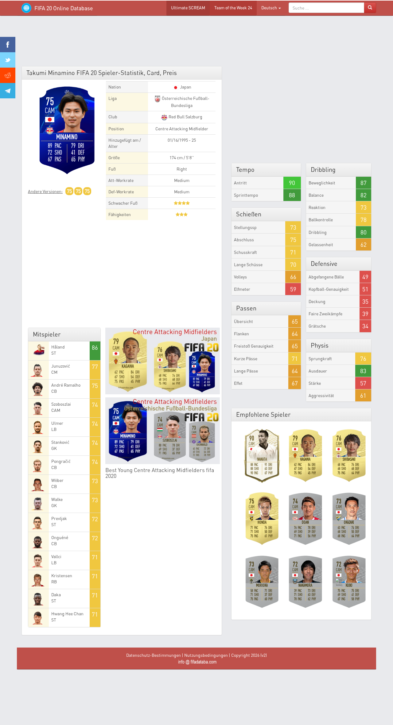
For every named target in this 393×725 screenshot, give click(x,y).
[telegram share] (7, 90)
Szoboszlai (61, 404)
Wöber (57, 480)
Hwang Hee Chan (67, 613)
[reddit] (7, 75)
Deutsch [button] (269, 7)
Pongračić (61, 461)
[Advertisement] (196, 43)
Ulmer (57, 423)
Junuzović (60, 365)
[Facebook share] (7, 44)
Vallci (56, 556)
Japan (185, 86)
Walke (57, 499)
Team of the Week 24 (233, 7)
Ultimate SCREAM (188, 7)
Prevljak (59, 518)
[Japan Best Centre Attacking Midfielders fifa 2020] (162, 361)
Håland (58, 346)
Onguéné (59, 537)
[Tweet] (7, 60)
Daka (56, 594)
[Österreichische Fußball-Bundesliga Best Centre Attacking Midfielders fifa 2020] (162, 430)
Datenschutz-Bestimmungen (153, 655)
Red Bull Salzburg (185, 116)
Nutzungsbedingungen (206, 655)
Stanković (60, 442)
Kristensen (61, 575)
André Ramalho (65, 385)
